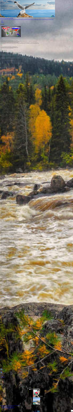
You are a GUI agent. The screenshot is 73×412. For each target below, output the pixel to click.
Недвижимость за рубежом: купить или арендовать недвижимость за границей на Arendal (11, 405)
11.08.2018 (1, 25)
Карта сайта (2, 21)
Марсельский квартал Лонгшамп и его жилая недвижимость (7, 407)
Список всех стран (5, 25)
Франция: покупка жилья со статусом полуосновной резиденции (7, 406)
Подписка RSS (2, 22)
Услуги (2, 376)
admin (2, 25)
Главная (2, 20)
